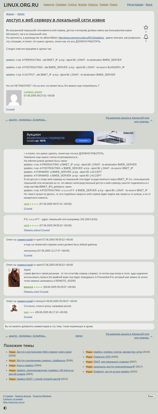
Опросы (93, 4)
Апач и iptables (25, 365)
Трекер (103, 4)
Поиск (113, 4)
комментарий (25, 239)
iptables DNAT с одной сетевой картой (38, 379)
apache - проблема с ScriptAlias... (27, 119)
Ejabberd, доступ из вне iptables (112, 371)
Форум (82, 4)
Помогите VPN (102, 357)
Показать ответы (32, 230)
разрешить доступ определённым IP (114, 366)
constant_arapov (33, 92)
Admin (21, 14)
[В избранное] (145, 27)
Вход (149, 4)
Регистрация (135, 4)
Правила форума (23, 396)
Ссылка (10, 109)
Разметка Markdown (42, 396)
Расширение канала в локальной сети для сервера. (127, 120)
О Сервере (8, 396)
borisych (28, 287)
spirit (26, 204)
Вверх (151, 396)
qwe (26, 312)
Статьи (72, 4)
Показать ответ (32, 291)
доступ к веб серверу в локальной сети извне (55, 20)
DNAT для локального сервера (111, 361)
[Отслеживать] (145, 37)
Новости (49, 4)
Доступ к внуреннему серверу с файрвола (41, 360)
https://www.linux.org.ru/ (14, 402)
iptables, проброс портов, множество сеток (118, 352)
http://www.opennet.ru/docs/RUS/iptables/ (81, 37)
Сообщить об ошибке (13, 399)
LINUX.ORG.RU (21, 5)
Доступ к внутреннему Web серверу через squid (44, 352)
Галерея (61, 4)
